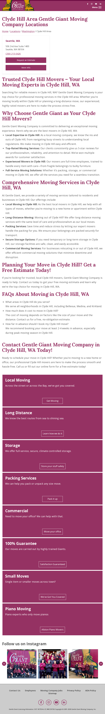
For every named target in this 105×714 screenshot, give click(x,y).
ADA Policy (90, 690)
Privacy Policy (74, 690)
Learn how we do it (52, 433)
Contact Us (14, 690)
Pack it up (53, 498)
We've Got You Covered (53, 596)
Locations (15, 31)
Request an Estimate (26, 60)
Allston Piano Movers (52, 629)
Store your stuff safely (52, 466)
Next (101, 663)
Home (5, 31)
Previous (4, 663)
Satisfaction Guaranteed (52, 564)
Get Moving (53, 400)
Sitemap (52, 693)
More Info (25, 67)
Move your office (52, 531)
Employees (30, 690)
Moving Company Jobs (51, 690)
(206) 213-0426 (13, 53)
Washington (28, 31)
